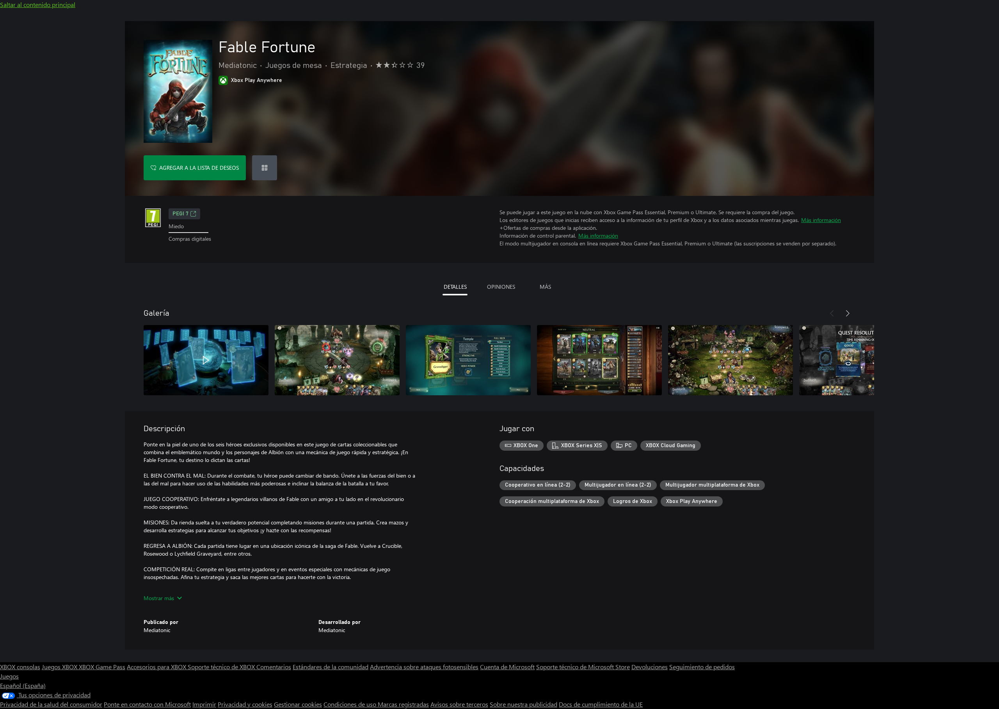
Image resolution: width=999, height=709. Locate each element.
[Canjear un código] (264, 167)
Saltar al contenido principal (37, 4)
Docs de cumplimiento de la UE (601, 704)
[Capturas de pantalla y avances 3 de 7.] (468, 360)
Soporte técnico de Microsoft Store (583, 667)
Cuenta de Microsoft (507, 667)
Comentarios (273, 667)
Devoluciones (649, 667)
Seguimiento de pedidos (702, 667)
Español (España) (23, 685)
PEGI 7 (180, 214)
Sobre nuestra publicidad (523, 704)
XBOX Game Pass (102, 667)
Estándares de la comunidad (330, 667)
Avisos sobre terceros (459, 704)
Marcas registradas (403, 704)
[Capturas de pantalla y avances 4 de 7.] (599, 360)
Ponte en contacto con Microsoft (147, 704)
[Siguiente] (847, 313)
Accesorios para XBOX (157, 667)
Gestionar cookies (298, 704)
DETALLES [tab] (455, 286)
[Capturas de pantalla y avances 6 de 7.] (861, 360)
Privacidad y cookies (245, 704)
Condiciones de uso (351, 704)
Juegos (9, 676)
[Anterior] (832, 313)
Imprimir (204, 704)
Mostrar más (159, 598)
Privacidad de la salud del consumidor (51, 704)
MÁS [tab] (545, 286)
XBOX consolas (20, 667)
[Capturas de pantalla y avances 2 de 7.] (337, 360)
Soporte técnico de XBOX (222, 667)
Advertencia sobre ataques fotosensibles (424, 667)
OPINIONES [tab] (501, 286)
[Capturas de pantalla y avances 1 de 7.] (206, 360)
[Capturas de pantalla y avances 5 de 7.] (730, 360)
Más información (821, 220)
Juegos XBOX (60, 667)
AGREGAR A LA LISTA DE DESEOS (199, 167)
